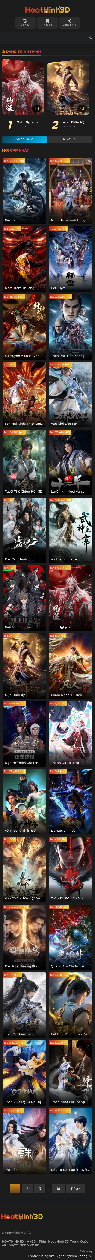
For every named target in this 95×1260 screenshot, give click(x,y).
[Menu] (4, 38)
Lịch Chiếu (69, 139)
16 (58, 1188)
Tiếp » (75, 1188)
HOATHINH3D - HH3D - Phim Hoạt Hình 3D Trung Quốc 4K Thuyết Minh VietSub (47, 8)
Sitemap (86, 1251)
